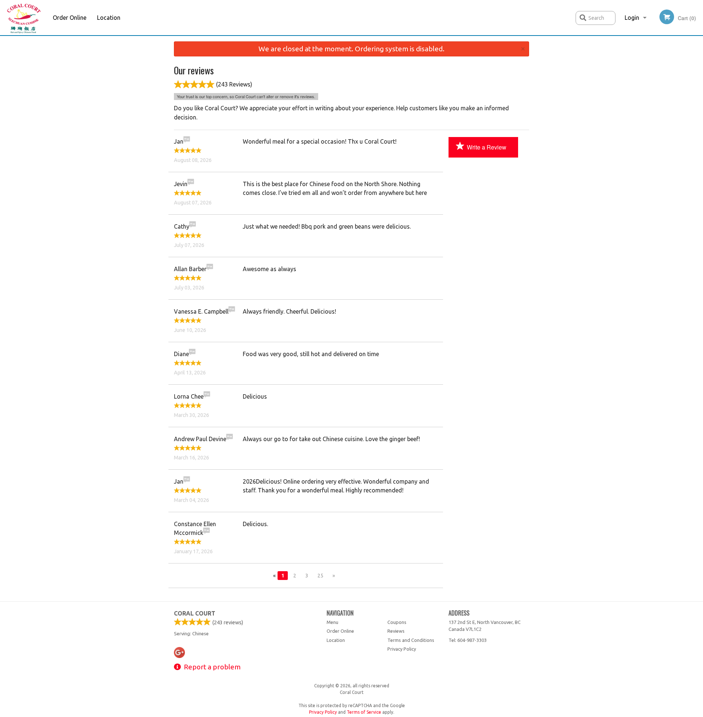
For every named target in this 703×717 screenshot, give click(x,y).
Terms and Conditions (410, 640)
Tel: (468, 640)
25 (320, 576)
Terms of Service (364, 712)
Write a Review (486, 147)
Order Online (69, 17)
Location (108, 17)
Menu (332, 622)
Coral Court (194, 613)
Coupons (396, 622)
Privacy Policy (401, 648)
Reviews (396, 630)
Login (632, 17)
